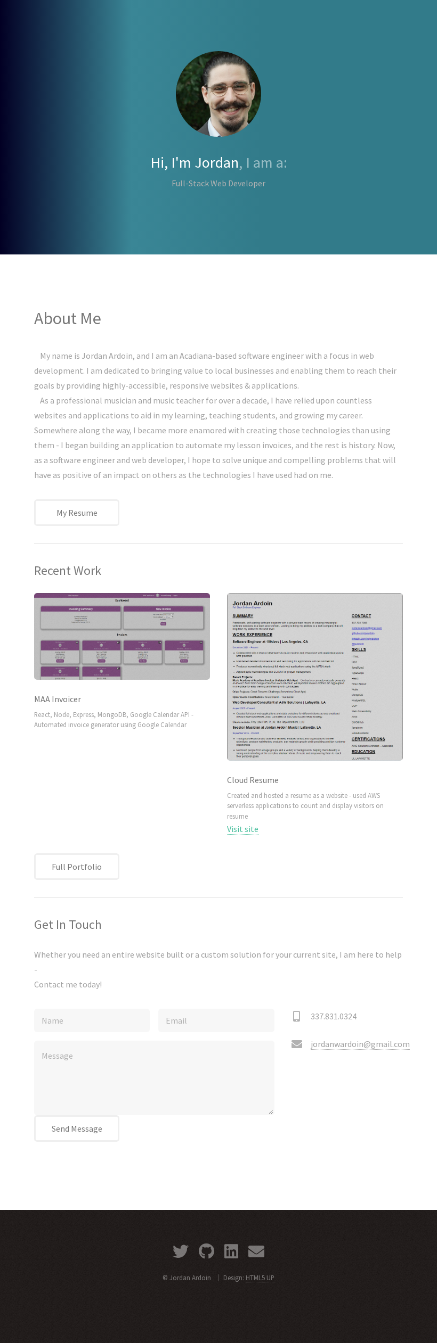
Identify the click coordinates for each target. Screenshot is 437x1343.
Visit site (242, 828)
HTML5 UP (260, 1277)
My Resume (77, 512)
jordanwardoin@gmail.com (360, 1044)
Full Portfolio (77, 866)
